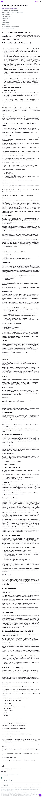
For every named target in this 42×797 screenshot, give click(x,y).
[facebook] (1, 780)
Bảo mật (5, 20)
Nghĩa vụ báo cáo (6, 16)
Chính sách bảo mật (4, 784)
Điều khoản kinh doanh (24, 784)
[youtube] (11, 780)
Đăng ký (36, 1)
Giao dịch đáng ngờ (7, 18)
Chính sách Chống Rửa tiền (34, 784)
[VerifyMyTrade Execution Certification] (3, 766)
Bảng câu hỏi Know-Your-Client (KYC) (11, 26)
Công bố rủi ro (5, 785)
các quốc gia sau (12, 794)
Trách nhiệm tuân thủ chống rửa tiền (10, 10)
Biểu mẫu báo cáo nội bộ (9, 28)
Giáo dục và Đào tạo (7, 14)
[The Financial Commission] (4, 771)
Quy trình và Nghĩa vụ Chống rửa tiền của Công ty (13, 12)
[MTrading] (2, 1)
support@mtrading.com (25, 787)
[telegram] (4, 780)
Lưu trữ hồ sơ (6, 24)
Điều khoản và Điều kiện (14, 784)
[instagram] (9, 780)
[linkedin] (6, 780)
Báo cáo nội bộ (6, 22)
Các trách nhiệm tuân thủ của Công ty (10, 8)
